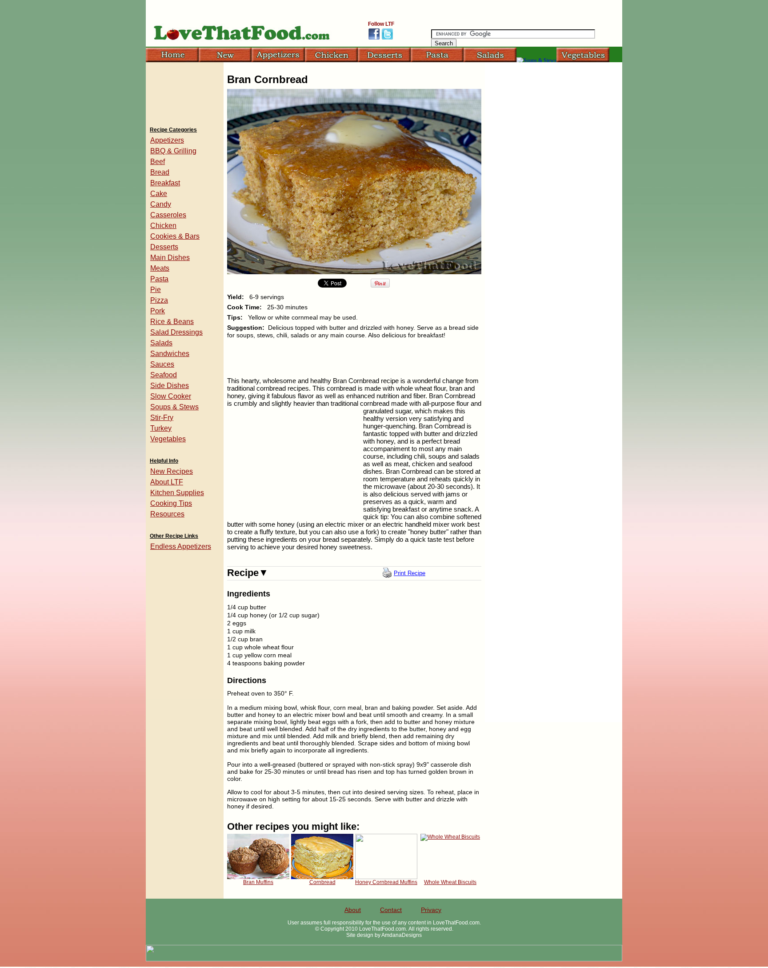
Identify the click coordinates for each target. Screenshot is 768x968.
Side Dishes (169, 385)
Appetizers (167, 140)
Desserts (164, 247)
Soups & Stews (174, 407)
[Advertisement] (184, 91)
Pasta (159, 279)
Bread (159, 172)
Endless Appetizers (180, 546)
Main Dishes (170, 257)
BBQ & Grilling (173, 151)
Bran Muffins (258, 882)
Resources (167, 514)
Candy (160, 204)
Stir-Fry (161, 417)
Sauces (162, 364)
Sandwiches (169, 353)
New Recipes (171, 471)
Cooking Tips (171, 503)
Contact (391, 909)
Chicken (163, 225)
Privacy (431, 909)
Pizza (159, 300)
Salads (161, 343)
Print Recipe (409, 573)
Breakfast (165, 183)
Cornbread (322, 882)
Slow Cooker (170, 396)
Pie (155, 289)
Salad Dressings (176, 332)
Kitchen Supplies (177, 492)
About (352, 909)
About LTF (166, 482)
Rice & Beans (172, 321)
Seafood (163, 375)
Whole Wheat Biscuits (450, 882)
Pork (157, 311)
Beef (157, 161)
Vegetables (168, 439)
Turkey (161, 428)
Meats (159, 268)
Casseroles (168, 215)
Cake (158, 193)
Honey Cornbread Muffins (386, 882)
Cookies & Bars (175, 236)
